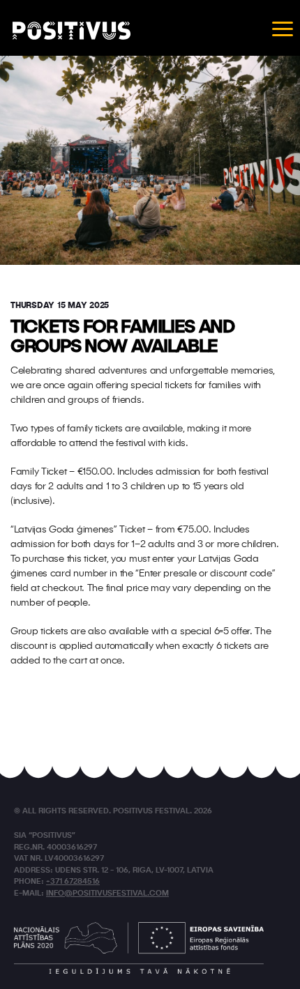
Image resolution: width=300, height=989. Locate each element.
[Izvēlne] (282, 28)
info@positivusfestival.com (107, 894)
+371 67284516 (73, 882)
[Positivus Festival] (71, 31)
